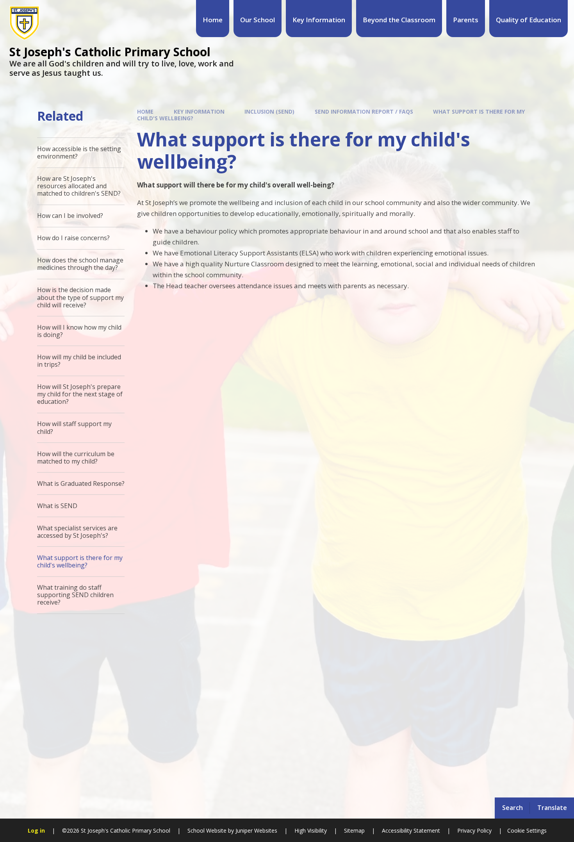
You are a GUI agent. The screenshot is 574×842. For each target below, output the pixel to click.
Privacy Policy (474, 830)
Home (145, 111)
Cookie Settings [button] (527, 830)
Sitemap (354, 830)
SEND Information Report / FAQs (364, 111)
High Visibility (310, 830)
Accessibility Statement (411, 830)
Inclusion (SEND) (269, 111)
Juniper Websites (255, 830)
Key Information (199, 111)
